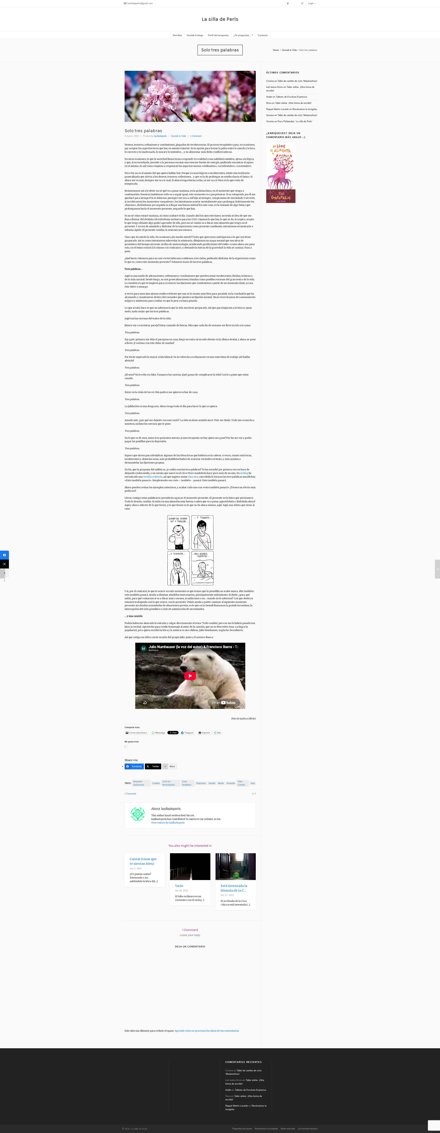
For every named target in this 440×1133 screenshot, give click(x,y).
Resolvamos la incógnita (305, 109)
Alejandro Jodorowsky (138, 783)
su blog (244, 473)
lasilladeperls (160, 136)
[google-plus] (303, 3)
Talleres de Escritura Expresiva (291, 97)
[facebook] (288, 3)
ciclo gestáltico (186, 783)
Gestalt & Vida (289, 50)
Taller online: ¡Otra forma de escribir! (293, 103)
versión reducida (152, 476)
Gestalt (212, 783)
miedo (221, 783)
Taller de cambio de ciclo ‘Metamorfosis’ (298, 81)
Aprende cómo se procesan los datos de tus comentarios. (207, 1030)
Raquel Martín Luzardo (277, 109)
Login (311, 3)
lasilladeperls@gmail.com (140, 3)
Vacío (179, 886)
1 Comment (196, 136)
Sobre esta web (287, 1129)
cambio (156, 783)
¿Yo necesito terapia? (308, 1129)
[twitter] (293, 3)
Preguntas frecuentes (242, 1129)
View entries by (168, 822)
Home (276, 50)
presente (231, 783)
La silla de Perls (220, 19)
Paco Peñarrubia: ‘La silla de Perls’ (295, 121)
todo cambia (241, 783)
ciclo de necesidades (168, 783)
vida (252, 783)
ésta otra (193, 476)
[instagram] (298, 3)
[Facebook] (4, 555)
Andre (269, 97)
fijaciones (201, 783)
